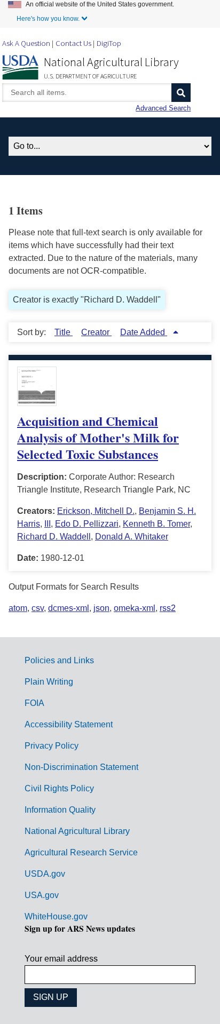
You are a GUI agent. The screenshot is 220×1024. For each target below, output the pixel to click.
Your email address (61, 958)
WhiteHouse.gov (56, 916)
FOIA (34, 703)
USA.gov (42, 895)
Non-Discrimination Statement (81, 767)
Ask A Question (26, 43)
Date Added (143, 332)
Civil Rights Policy (59, 788)
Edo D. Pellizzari (87, 523)
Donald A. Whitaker (131, 536)
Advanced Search (163, 108)
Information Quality (60, 809)
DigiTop (109, 43)
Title (63, 332)
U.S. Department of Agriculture (90, 76)
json (101, 608)
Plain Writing (49, 681)
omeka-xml (134, 608)
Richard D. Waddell (54, 536)
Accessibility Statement (69, 724)
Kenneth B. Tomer (156, 523)
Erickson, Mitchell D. (96, 510)
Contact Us (73, 43)
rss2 (168, 608)
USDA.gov (45, 873)
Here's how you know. (48, 18)
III (47, 523)
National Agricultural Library (111, 61)
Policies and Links (59, 660)
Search (181, 92)
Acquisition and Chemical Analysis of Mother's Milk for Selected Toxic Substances (98, 437)
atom (18, 608)
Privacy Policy (51, 745)
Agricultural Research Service (81, 852)
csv (38, 608)
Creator (96, 332)
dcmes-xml (68, 608)
